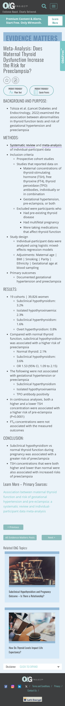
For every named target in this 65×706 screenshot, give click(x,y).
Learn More (55, 21)
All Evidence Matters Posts (20, 537)
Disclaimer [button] (22, 667)
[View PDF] (15, 80)
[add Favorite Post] (6, 80)
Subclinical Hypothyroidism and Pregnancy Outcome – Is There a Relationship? (30, 594)
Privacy (57, 686)
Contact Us (32, 690)
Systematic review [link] (22, 145)
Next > (51, 537)
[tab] (32, 667)
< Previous (13, 527)
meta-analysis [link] (52, 145)
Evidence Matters (32, 37)
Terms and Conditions (41, 686)
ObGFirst (62, 55)
